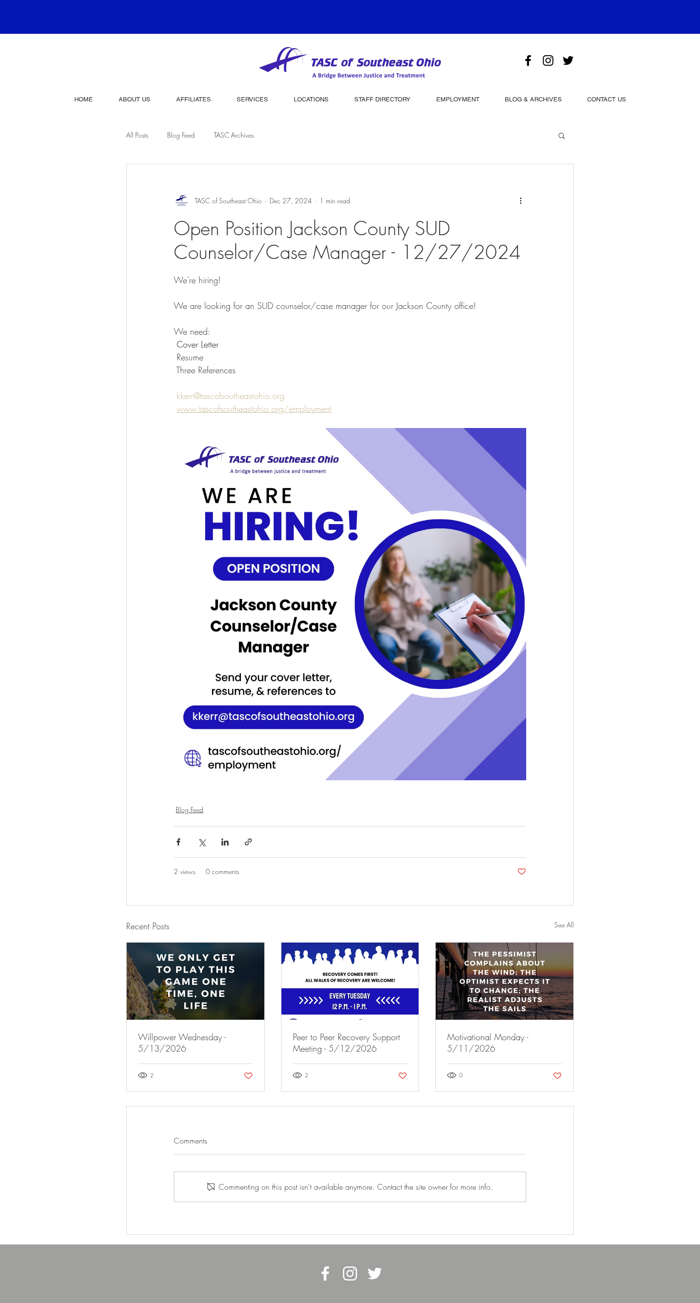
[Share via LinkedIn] (225, 841)
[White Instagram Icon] (350, 1273)
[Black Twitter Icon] (568, 60)
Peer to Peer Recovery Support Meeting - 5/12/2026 (346, 1042)
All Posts (137, 134)
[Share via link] (248, 841)
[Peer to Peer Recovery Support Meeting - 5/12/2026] (350, 981)
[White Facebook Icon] (325, 1273)
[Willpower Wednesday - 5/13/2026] (195, 981)
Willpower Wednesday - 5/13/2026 (182, 1042)
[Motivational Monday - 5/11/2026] (504, 981)
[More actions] (520, 200)
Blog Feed (181, 134)
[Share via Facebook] (178, 841)
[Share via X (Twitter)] (201, 841)
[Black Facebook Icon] (528, 60)
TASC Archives (234, 134)
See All (564, 924)
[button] (561, 135)
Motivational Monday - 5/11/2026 (487, 1042)
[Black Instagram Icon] (548, 60)
